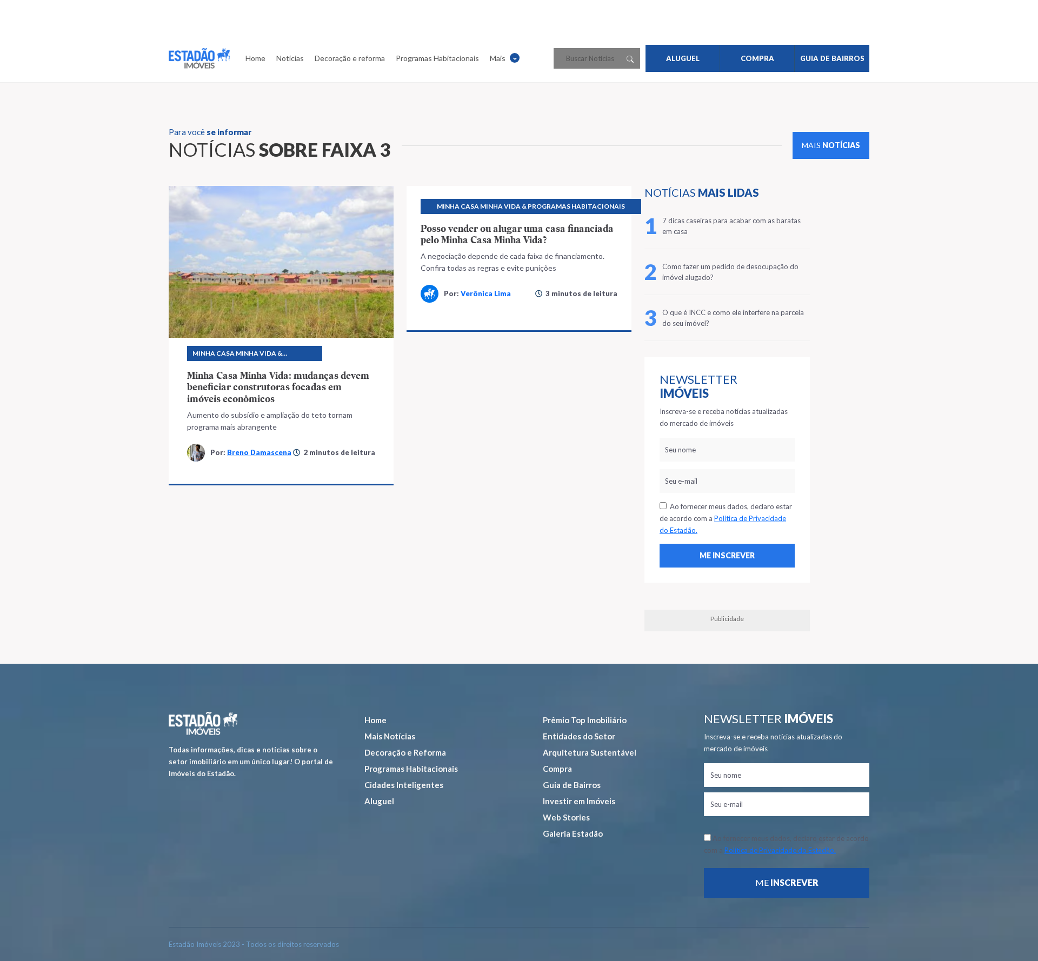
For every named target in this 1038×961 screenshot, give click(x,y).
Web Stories (566, 817)
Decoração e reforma (350, 58)
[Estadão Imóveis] (199, 58)
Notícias (290, 58)
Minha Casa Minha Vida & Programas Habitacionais (241, 355)
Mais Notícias (389, 736)
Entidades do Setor (579, 736)
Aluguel (379, 801)
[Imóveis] (203, 723)
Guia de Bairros (572, 785)
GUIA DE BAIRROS (832, 58)
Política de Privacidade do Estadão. (780, 850)
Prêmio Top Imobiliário (585, 720)
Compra (557, 768)
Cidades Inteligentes (403, 785)
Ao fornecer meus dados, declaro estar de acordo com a (726, 518)
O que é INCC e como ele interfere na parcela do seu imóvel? (733, 318)
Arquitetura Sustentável (589, 752)
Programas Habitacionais (437, 58)
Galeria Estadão (573, 833)
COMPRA (757, 58)
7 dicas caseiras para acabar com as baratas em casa (731, 226)
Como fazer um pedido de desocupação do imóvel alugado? (730, 272)
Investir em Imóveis (579, 801)
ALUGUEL (683, 58)
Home (255, 58)
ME (787, 882)
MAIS (831, 145)
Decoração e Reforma (405, 752)
